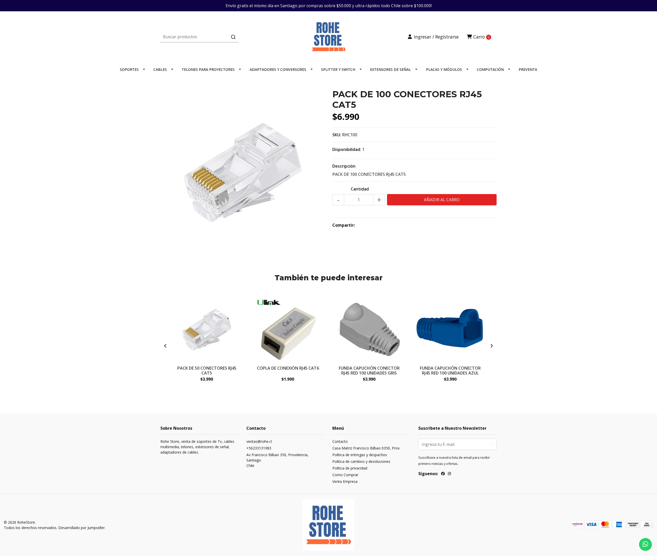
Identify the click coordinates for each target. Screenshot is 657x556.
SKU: (336, 135)
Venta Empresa (345, 481)
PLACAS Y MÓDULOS (444, 69)
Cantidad (360, 189)
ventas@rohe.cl (259, 441)
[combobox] (216, 36)
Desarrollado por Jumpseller (81, 527)
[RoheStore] (328, 36)
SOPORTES (129, 69)
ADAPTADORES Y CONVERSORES (278, 69)
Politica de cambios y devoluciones (361, 461)
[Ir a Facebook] (443, 474)
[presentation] (165, 346)
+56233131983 (258, 448)
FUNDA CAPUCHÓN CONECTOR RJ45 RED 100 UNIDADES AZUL (450, 370)
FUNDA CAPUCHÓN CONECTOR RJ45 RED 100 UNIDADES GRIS (369, 370)
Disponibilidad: (346, 149)
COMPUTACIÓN (490, 69)
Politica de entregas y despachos (359, 454)
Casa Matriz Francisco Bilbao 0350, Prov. (366, 448)
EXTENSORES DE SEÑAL (390, 69)
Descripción (343, 166)
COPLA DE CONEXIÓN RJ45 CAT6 (288, 368)
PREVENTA (528, 69)
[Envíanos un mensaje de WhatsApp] (645, 544)
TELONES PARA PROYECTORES (208, 69)
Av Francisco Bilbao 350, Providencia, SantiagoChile (277, 460)
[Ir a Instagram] (449, 474)
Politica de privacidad (349, 468)
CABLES (160, 69)
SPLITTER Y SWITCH (338, 69)
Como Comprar (345, 474)
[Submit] (233, 37)
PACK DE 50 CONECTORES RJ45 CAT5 (206, 370)
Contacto (340, 441)
